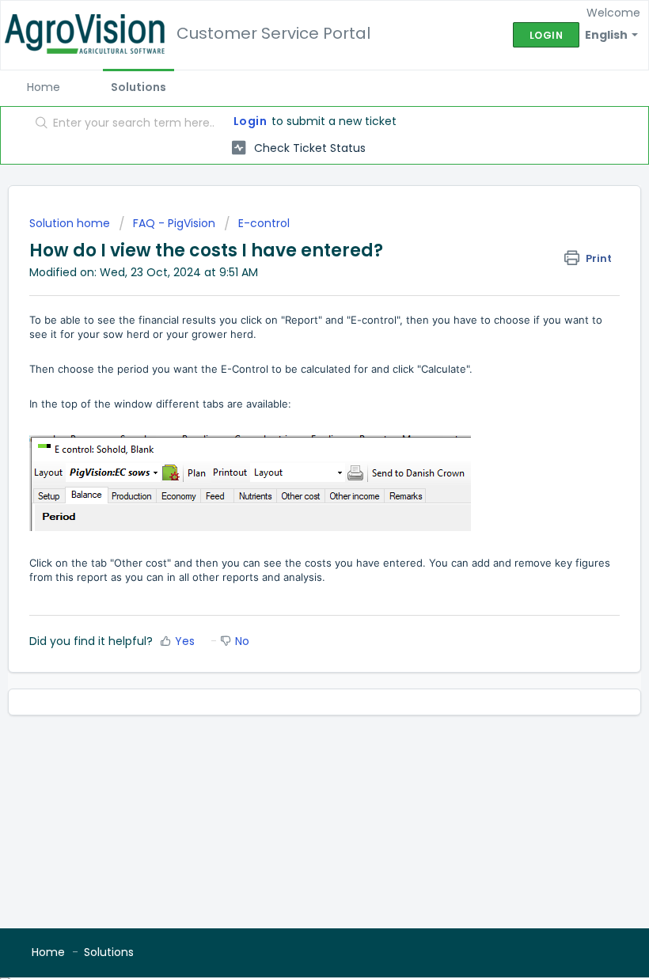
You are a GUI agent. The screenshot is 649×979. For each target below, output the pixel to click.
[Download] (295, 481)
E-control (264, 223)
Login (250, 121)
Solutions (138, 87)
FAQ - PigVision (174, 223)
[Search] (38, 124)
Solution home (71, 223)
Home (43, 87)
